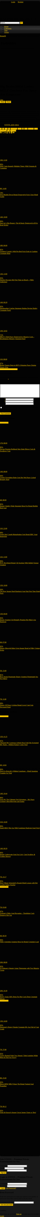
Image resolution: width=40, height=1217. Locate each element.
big (9, 129)
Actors (6, 32)
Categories (7, 28)
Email (2, 401)
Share (8, 102)
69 (5, 36)
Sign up (3, 1173)
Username (3, 1166)
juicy (26, 129)
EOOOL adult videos (11, 125)
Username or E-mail (7, 1202)
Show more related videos (8, 369)
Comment (3, 383)
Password (3, 1170)
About (2, 102)
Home (6, 26)
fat (23, 129)
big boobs (14, 129)
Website (2, 404)
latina (36, 129)
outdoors (13, 131)
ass (3, 129)
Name (2, 399)
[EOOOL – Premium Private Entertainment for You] (6, 15)
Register (20, 2)
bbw (6, 129)
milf (8, 131)
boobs (20, 129)
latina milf (3, 131)
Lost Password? (10, 1188)
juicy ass (31, 129)
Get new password (6, 1205)
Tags (5, 30)
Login (13, 2)
